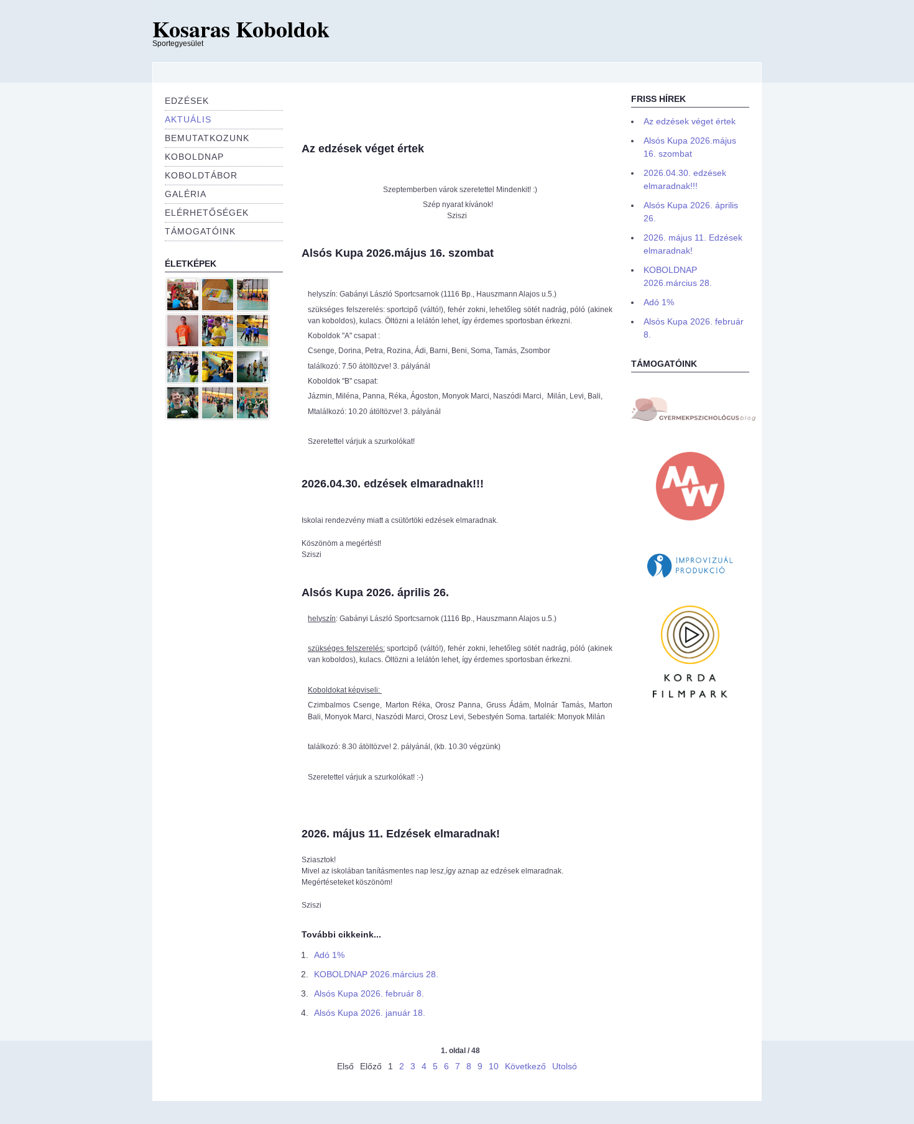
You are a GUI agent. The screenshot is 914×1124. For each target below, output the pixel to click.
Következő (525, 1066)
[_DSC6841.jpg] (217, 416)
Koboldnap (194, 157)
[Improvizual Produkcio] (690, 578)
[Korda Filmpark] (690, 695)
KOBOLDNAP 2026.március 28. (376, 974)
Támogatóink (200, 231)
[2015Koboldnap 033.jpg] (217, 380)
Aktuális (188, 119)
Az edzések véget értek (363, 148)
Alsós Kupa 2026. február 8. (369, 993)
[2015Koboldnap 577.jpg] (252, 416)
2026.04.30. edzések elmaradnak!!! (393, 483)
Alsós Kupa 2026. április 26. (375, 592)
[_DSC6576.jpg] (217, 344)
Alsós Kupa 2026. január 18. (369, 1013)
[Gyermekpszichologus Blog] (693, 418)
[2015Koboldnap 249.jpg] (183, 416)
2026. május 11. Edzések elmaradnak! (401, 833)
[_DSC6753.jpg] (252, 344)
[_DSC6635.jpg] (183, 380)
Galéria (185, 194)
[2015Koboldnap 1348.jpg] (217, 308)
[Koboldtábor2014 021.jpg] (252, 380)
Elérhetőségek (207, 213)
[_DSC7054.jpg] (252, 308)
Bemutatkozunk (207, 138)
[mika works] (690, 524)
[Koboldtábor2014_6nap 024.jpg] (183, 344)
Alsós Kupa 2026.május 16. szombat (398, 253)
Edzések (187, 101)
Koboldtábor (201, 175)
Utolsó (564, 1066)
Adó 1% (329, 955)
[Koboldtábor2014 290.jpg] (183, 308)
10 (494, 1066)
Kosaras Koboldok (241, 28)
